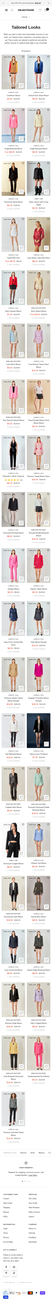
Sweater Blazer (13, 591)
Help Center (7, 1205)
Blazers (42, 1155)
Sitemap (32, 1235)
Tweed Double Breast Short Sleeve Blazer (38, 424)
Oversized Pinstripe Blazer (13, 535)
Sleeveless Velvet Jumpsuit (13, 478)
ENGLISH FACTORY (38, 310)
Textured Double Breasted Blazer (39, 536)
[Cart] (45, 12)
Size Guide (33, 1205)
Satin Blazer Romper (39, 644)
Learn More (32, 1177)
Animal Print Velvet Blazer (39, 98)
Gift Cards (33, 1201)
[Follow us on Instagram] (14, 1269)
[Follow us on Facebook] (6, 1269)
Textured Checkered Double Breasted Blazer (38, 811)
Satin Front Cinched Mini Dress (13, 645)
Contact (6, 1201)
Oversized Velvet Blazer (13, 204)
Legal (5, 1231)
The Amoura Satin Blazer (13, 919)
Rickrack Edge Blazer (13, 1025)
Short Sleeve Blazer (38, 313)
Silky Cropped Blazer (39, 1025)
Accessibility (8, 1244)
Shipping (6, 1210)
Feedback (32, 1240)
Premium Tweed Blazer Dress (38, 478)
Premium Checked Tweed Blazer (13, 1136)
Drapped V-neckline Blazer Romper (38, 701)
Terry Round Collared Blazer (13, 422)
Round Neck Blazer (38, 919)
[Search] (12, 12)
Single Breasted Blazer (38, 151)
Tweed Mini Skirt (13, 260)
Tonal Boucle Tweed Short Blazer (39, 367)
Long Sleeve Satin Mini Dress (38, 260)
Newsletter (33, 1244)
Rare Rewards (34, 1210)
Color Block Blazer (13, 367)
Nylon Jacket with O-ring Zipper (38, 205)
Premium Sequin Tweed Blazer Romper (13, 701)
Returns (6, 1214)
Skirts (32, 1155)
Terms (5, 1235)
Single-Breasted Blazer (13, 151)
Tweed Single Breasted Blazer (38, 972)
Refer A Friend (34, 1214)
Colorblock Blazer (13, 98)
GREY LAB (39, 201)
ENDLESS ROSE (13, 94)
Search (31, 1219)
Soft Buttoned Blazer (13, 756)
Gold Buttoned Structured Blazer (13, 1080)
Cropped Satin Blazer (13, 809)
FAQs (5, 1219)
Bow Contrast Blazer (13, 313)
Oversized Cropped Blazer (13, 866)
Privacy (6, 1240)
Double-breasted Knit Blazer (38, 1079)
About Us (32, 1231)
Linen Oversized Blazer (13, 972)
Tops (50, 1155)
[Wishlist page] (40, 12)
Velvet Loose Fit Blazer (39, 756)
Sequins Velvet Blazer (38, 591)
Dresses (23, 1155)
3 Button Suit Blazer (38, 865)
